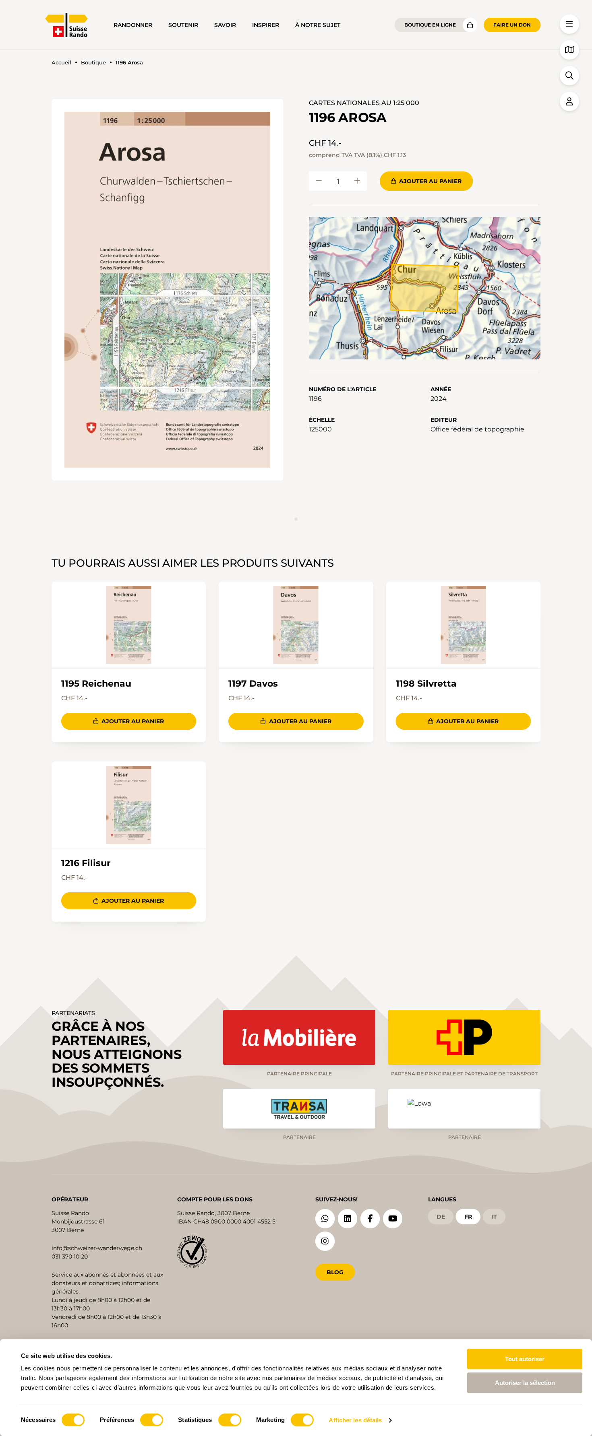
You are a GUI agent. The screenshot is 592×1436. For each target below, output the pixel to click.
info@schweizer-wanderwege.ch (97, 1248)
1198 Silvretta (426, 684)
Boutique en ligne (430, 25)
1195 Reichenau (96, 684)
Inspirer (265, 25)
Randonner (133, 25)
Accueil (61, 63)
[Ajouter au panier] (318, 181)
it (494, 1216)
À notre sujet (317, 25)
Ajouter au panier (430, 181)
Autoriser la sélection (525, 1382)
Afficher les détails (355, 1420)
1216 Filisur (85, 863)
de (441, 1216)
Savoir (225, 25)
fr (468, 1216)
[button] (167, 289)
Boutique (93, 63)
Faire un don (512, 25)
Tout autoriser (524, 1359)
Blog (335, 1272)
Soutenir (183, 25)
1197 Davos (253, 684)
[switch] (151, 1419)
